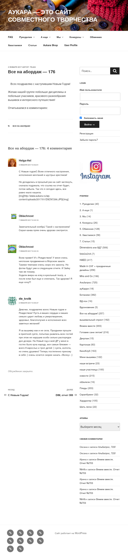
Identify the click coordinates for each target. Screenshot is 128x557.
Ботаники (85, 294)
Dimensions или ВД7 (91, 247)
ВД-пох (83, 301)
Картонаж (85, 344)
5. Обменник (87, 228)
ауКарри (84, 288)
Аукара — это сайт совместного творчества (53, 15)
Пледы (83, 388)
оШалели (85, 382)
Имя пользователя (91, 89)
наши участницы (89, 369)
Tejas (33, 67)
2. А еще (84, 210)
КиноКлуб (85, 350)
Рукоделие (25, 37)
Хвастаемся (15, 45)
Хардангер (85, 400)
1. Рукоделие (87, 203)
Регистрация (86, 133)
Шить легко (86, 406)
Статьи (32, 45)
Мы (59, 37)
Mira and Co (86, 276)
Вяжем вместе (87, 325)
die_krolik (25, 298)
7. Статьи (85, 241)
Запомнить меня (93, 118)
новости (84, 375)
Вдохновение (87, 307)
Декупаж (84, 338)
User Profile (71, 45)
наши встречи (87, 363)
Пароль (84, 103)
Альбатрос (85, 282)
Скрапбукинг (86, 394)
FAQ (10, 37)
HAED (83, 260)
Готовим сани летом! (91, 332)
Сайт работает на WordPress (70, 533)
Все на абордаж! (21, 126)
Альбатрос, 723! (107, 446)
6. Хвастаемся (87, 235)
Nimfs (83, 469)
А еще (44, 37)
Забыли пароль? (89, 139)
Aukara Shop (50, 45)
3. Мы (83, 216)
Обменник (96, 37)
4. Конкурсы (86, 222)
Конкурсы (75, 37)
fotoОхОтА (85, 253)
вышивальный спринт (91, 319)
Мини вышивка (88, 357)
